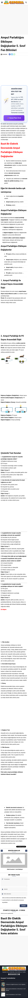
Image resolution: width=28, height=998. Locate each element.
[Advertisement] (14, 20)
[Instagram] (13, 974)
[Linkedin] (15, 974)
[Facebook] (9, 974)
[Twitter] (11, 974)
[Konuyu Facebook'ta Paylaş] (10, 54)
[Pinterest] (19, 974)
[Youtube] (17, 974)
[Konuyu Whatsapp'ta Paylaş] (14, 54)
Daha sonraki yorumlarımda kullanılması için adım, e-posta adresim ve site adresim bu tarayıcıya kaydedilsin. (14, 900)
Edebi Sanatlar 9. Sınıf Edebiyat (15, 869)
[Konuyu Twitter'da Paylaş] (12, 54)
